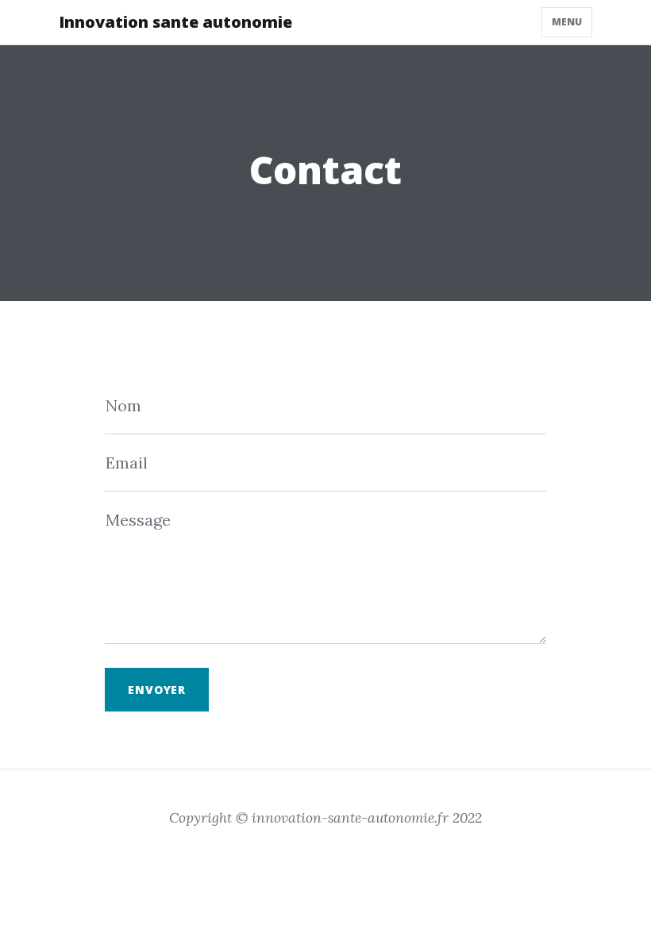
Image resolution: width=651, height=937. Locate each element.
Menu (567, 22)
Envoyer (157, 689)
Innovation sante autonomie (175, 22)
